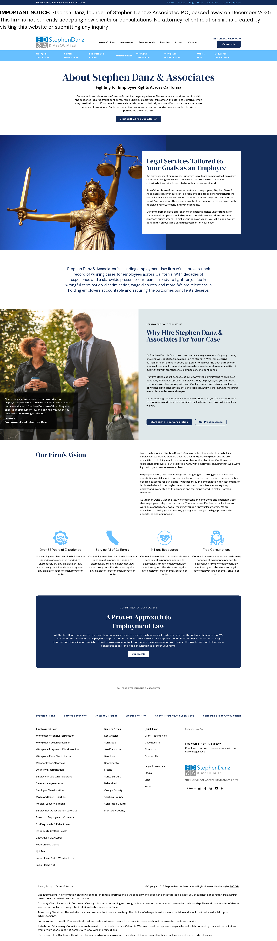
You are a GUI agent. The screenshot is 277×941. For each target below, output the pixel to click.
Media (181, 2)
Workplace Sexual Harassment (53, 742)
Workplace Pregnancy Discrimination (57, 749)
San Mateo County (115, 803)
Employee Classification (50, 790)
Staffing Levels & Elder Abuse (53, 824)
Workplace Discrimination (172, 55)
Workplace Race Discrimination (54, 756)
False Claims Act (45, 865)
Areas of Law (106, 42)
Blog (191, 2)
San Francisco (112, 749)
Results (165, 42)
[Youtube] (216, 788)
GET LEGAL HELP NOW (227, 38)
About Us (150, 749)
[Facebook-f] (205, 788)
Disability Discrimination (50, 769)
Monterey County (114, 810)
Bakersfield (110, 783)
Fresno (108, 769)
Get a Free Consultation (222, 55)
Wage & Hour (201, 55)
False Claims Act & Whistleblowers (56, 858)
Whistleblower (124, 55)
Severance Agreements (49, 783)
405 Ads (234, 886)
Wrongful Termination (43, 55)
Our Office (212, 2)
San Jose (109, 756)
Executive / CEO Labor (49, 837)
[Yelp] (222, 788)
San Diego (110, 742)
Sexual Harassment (71, 55)
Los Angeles (111, 735)
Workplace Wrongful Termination (55, 735)
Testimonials (146, 42)
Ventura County (113, 797)
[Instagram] (211, 788)
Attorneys (126, 42)
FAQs (200, 2)
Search (171, 2)
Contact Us (228, 44)
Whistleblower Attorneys (50, 763)
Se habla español (231, 2)
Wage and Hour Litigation (51, 797)
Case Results (152, 742)
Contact (193, 42)
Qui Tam (41, 851)
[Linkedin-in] (199, 788)
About (179, 42)
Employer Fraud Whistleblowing (54, 776)
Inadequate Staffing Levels (51, 831)
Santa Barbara (112, 776)
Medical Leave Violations (50, 803)
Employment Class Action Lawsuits (56, 810)
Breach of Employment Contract (55, 817)
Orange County (113, 790)
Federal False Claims (96, 55)
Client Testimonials (156, 735)
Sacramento (111, 763)
